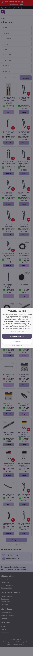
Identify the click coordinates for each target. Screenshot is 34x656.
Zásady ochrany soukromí (17, 331)
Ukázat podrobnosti (17, 345)
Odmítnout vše (17, 341)
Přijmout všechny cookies (17, 336)
